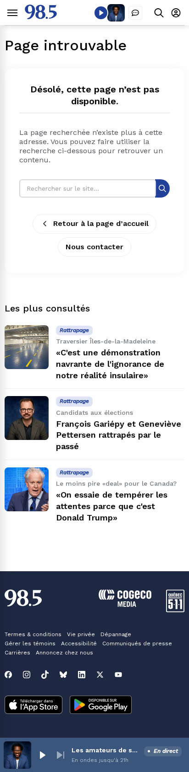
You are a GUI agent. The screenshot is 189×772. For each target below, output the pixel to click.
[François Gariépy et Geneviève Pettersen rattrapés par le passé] (27, 418)
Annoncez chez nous (64, 652)
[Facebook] (8, 674)
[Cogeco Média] (125, 604)
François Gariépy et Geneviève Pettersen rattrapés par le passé (118, 435)
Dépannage (115, 634)
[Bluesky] (63, 674)
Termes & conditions (33, 634)
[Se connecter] (176, 12)
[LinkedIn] (81, 674)
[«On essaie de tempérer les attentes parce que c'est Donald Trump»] (27, 489)
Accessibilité (79, 643)
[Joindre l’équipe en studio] (135, 13)
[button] (42, 755)
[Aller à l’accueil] (41, 16)
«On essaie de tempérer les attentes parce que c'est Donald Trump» (111, 506)
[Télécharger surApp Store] (33, 706)
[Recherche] (162, 188)
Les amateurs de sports (106, 750)
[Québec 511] (175, 610)
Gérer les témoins (30, 643)
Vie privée (81, 634)
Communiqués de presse (137, 643)
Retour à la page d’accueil (101, 223)
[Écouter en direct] (101, 12)
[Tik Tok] (45, 674)
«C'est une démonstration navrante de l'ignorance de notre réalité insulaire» (110, 364)
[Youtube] (118, 674)
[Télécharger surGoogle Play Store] (101, 706)
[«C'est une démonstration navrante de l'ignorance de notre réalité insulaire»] (27, 347)
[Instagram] (26, 674)
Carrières (17, 652)
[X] (100, 674)
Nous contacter (94, 246)
